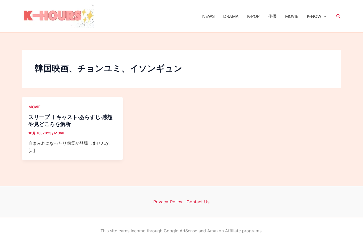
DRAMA (231, 16)
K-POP (253, 16)
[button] (324, 16)
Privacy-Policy (167, 201)
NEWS (208, 16)
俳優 (272, 16)
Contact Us (198, 201)
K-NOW (314, 16)
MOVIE (291, 16)
